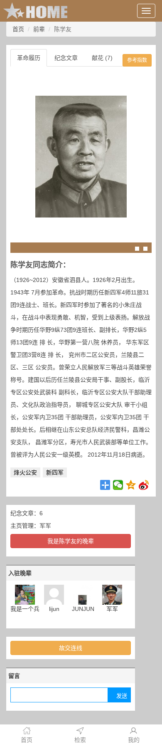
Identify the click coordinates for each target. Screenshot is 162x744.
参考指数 (137, 60)
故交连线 (70, 648)
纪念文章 (66, 57)
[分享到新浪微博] (144, 485)
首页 (18, 29)
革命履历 (28, 57)
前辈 (39, 29)
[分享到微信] (118, 485)
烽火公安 (25, 472)
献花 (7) (102, 57)
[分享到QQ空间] (131, 485)
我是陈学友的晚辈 (70, 541)
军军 (45, 525)
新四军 (55, 472)
